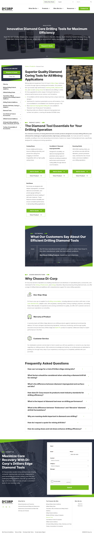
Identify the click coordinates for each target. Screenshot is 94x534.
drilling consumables (55, 301)
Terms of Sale (18, 532)
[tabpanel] (59, 253)
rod (31, 90)
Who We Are (57, 8)
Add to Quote (34, 171)
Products (45, 8)
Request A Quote (11, 72)
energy (54, 285)
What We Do (33, 8)
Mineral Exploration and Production (26, 504)
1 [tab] (58, 262)
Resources (70, 8)
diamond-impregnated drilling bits (40, 105)
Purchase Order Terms (28, 532)
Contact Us (84, 8)
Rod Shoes (29, 183)
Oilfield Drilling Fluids (9, 92)
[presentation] (60, 481)
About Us (80, 503)
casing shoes (39, 90)
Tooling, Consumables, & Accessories (10, 127)
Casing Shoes (30, 146)
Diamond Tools (7, 110)
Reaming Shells (77, 146)
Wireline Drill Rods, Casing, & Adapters (11, 106)
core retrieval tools (33, 303)
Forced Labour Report (40, 532)
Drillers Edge (54, 83)
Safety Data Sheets (49, 2)
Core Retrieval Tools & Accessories (9, 114)
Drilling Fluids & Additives (10, 102)
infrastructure (44, 285)
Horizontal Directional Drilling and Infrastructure (28, 506)
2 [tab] (59, 262)
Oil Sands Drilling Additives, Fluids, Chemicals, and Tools (11, 122)
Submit (69, 487)
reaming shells (50, 87)
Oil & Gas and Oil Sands (23, 510)
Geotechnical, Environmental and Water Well (28, 508)
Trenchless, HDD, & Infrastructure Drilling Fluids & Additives (11, 97)
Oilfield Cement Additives (10, 118)
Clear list (12, 76)
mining (37, 285)
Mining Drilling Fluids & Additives (9, 88)
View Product (34, 176)
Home (27, 66)
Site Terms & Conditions (7, 532)
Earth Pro (58, 327)
